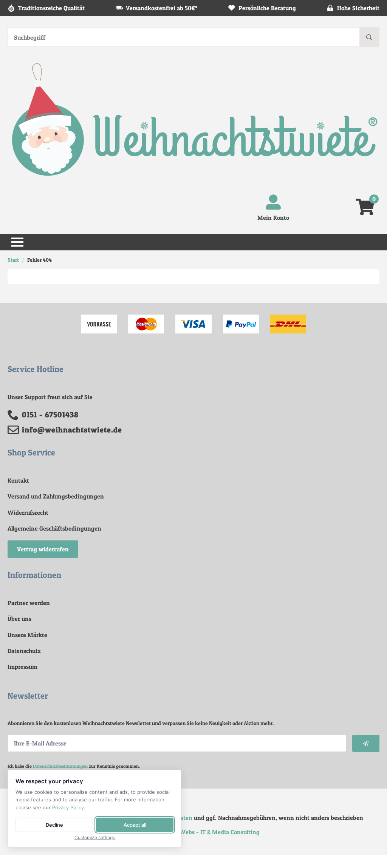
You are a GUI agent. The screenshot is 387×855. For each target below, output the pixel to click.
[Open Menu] (17, 242)
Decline (54, 825)
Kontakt (18, 480)
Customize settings (94, 837)
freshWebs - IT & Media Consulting (213, 832)
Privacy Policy (68, 807)
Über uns (19, 618)
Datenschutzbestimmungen (60, 766)
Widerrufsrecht (28, 512)
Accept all (135, 825)
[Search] (369, 37)
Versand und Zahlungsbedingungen (56, 496)
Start (13, 259)
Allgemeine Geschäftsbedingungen (54, 528)
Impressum (22, 666)
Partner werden (29, 603)
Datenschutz (24, 650)
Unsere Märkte (27, 635)
